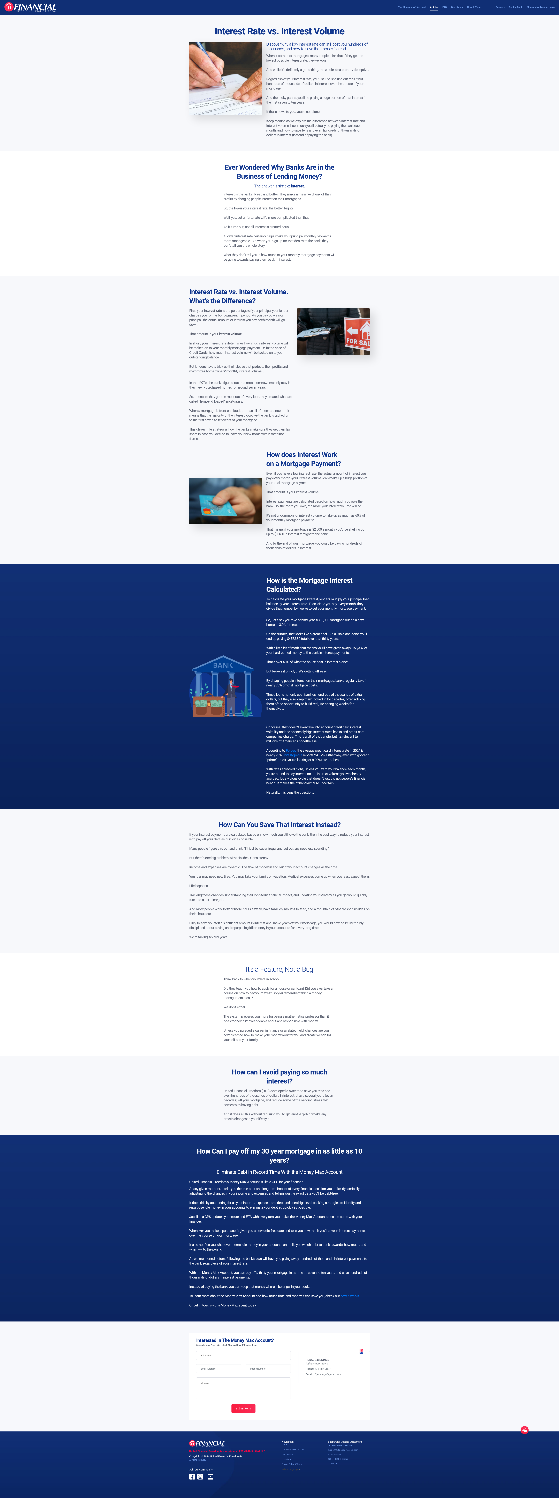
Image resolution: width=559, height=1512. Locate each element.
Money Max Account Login (541, 7)
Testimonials (287, 1454)
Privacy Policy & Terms (292, 1464)
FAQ (444, 7)
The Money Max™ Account (412, 7)
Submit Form (243, 1408)
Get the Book (515, 7)
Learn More (287, 1459)
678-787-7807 (323, 1368)
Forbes (291, 750)
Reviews (500, 7)
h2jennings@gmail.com (327, 1374)
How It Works (474, 7)
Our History (457, 7)
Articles (434, 7)
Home (284, 1444)
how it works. (350, 1296)
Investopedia (292, 755)
